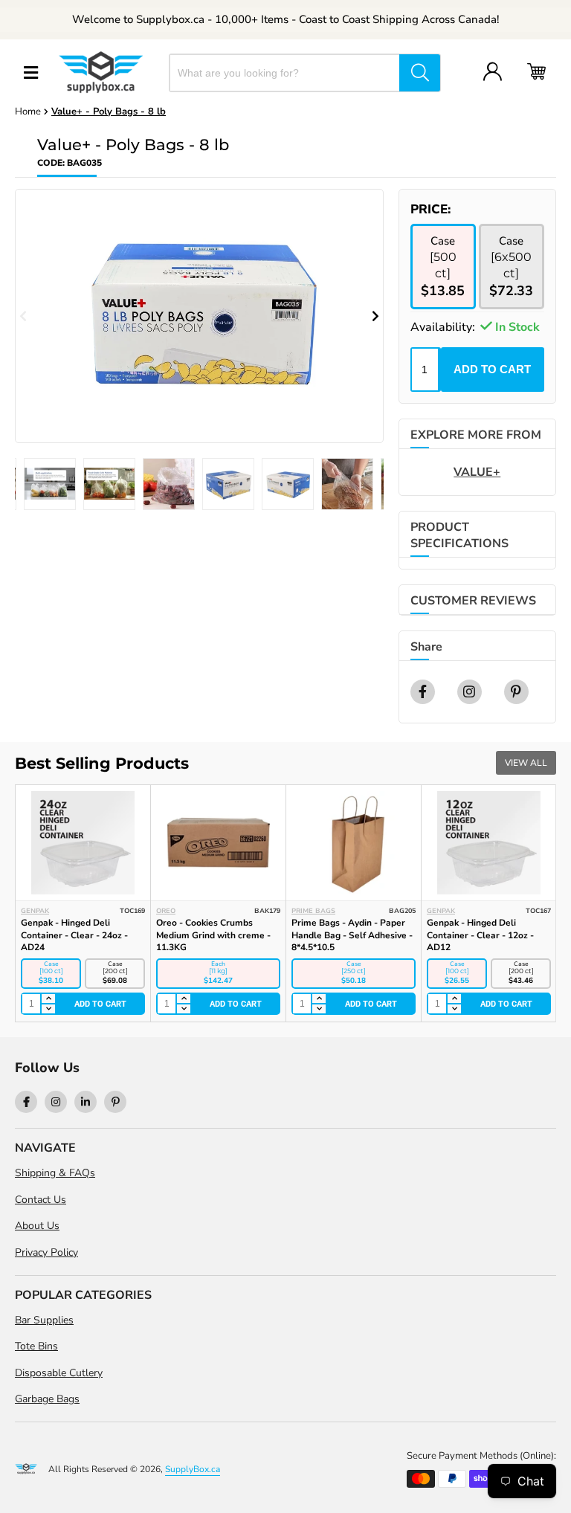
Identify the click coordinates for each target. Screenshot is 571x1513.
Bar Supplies (44, 1320)
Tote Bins (36, 1346)
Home (28, 111)
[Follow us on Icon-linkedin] (85, 1102)
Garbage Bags (47, 1399)
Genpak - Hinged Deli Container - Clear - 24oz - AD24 (74, 935)
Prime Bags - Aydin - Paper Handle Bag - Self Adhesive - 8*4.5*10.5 (352, 935)
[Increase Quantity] (47, 999)
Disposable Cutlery (59, 1373)
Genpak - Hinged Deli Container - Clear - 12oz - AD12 (480, 935)
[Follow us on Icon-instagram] (56, 1102)
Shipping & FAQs (55, 1173)
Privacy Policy (46, 1252)
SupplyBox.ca (192, 1469)
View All (526, 763)
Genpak (35, 910)
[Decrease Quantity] (47, 1008)
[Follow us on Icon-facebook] (26, 1102)
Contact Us (40, 1200)
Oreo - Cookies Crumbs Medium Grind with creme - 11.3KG (213, 935)
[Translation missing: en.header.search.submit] (419, 72)
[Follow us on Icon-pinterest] (115, 1102)
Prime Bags (313, 910)
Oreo (165, 910)
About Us (37, 1226)
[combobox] (284, 73)
